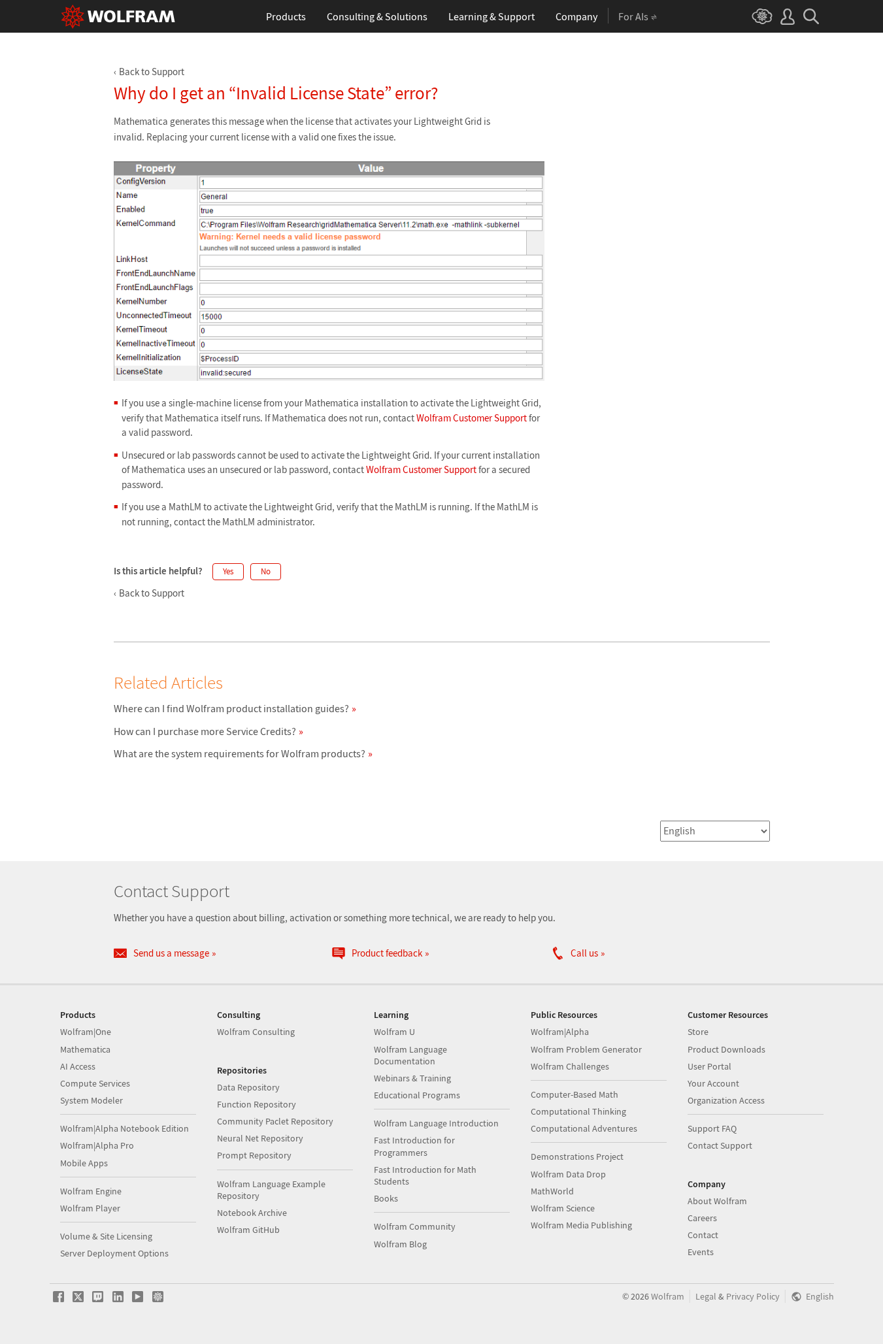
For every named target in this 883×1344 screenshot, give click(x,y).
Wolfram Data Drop (568, 1174)
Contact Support (720, 1145)
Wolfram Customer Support (471, 418)
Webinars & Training (412, 1078)
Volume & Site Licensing (106, 1236)
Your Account (713, 1083)
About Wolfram (717, 1201)
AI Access (77, 1066)
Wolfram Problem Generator (586, 1049)
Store (698, 1032)
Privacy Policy (753, 1296)
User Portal (709, 1066)
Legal (705, 1296)
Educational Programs (417, 1095)
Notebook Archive (252, 1213)
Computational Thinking (578, 1111)
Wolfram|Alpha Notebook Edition (124, 1128)
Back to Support (151, 71)
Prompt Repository (254, 1155)
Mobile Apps (84, 1163)
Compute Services (95, 1083)
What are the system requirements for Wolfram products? (239, 753)
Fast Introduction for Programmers (414, 1146)
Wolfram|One (85, 1032)
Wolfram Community (415, 1226)
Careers (702, 1218)
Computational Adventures (584, 1128)
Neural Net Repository (260, 1138)
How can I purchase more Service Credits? (205, 731)
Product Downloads (726, 1049)
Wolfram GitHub (248, 1230)
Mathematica (85, 1049)
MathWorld (552, 1191)
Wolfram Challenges (570, 1066)
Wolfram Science (563, 1208)
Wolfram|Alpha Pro (97, 1145)
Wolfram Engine (91, 1191)
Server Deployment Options (114, 1253)
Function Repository (256, 1104)
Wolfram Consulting (256, 1032)
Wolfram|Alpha (560, 1032)
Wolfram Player (90, 1208)
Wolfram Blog (400, 1244)
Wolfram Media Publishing (581, 1225)
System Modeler (91, 1100)
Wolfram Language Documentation (410, 1055)
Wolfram (667, 1296)
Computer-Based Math (574, 1094)
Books (386, 1198)
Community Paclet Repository (275, 1121)
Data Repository (248, 1087)
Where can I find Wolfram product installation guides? (231, 708)
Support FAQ (712, 1128)
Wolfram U (394, 1032)
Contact (703, 1235)
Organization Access (726, 1100)
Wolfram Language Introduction (436, 1123)
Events (701, 1252)
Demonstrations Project (577, 1156)
